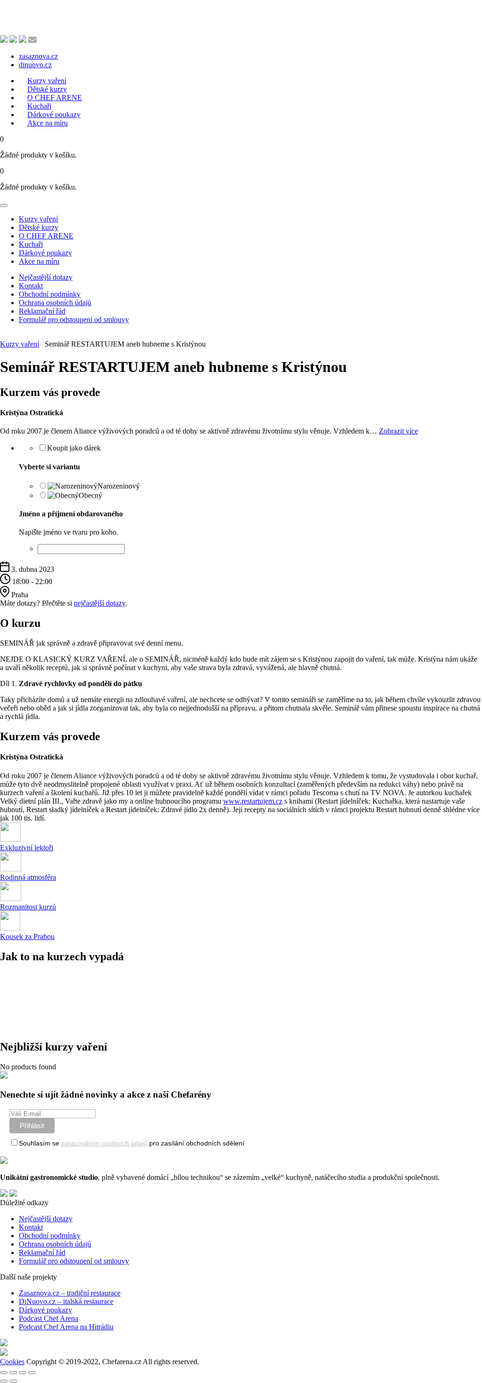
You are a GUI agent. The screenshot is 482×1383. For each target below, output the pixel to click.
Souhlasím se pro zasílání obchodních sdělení (131, 1143)
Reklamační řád (42, 311)
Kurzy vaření (38, 219)
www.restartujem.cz (252, 801)
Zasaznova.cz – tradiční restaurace (69, 1293)
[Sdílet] (22, 1372)
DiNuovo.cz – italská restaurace (66, 1301)
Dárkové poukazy (45, 253)
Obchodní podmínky (49, 294)
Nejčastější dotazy (45, 277)
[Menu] (4, 205)
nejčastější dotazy (99, 603)
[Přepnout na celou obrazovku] (13, 1372)
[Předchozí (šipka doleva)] (4, 1381)
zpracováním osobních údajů (104, 1143)
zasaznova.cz (38, 56)
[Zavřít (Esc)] (32, 1372)
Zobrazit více (398, 431)
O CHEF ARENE (46, 236)
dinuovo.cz (35, 65)
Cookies (12, 1362)
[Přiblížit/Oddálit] (4, 1372)
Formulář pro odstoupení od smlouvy (74, 320)
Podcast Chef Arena (48, 1318)
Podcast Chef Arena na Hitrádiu (66, 1327)
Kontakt (31, 286)
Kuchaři (31, 244)
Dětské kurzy (38, 227)
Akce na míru (47, 123)
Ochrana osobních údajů (55, 303)
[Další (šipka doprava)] (13, 1381)
